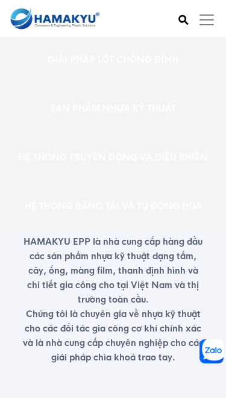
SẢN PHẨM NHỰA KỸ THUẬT (113, 108)
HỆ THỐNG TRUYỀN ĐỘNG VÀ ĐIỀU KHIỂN (113, 157)
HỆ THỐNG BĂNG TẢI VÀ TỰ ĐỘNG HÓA (113, 206)
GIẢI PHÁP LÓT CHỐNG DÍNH (113, 59)
